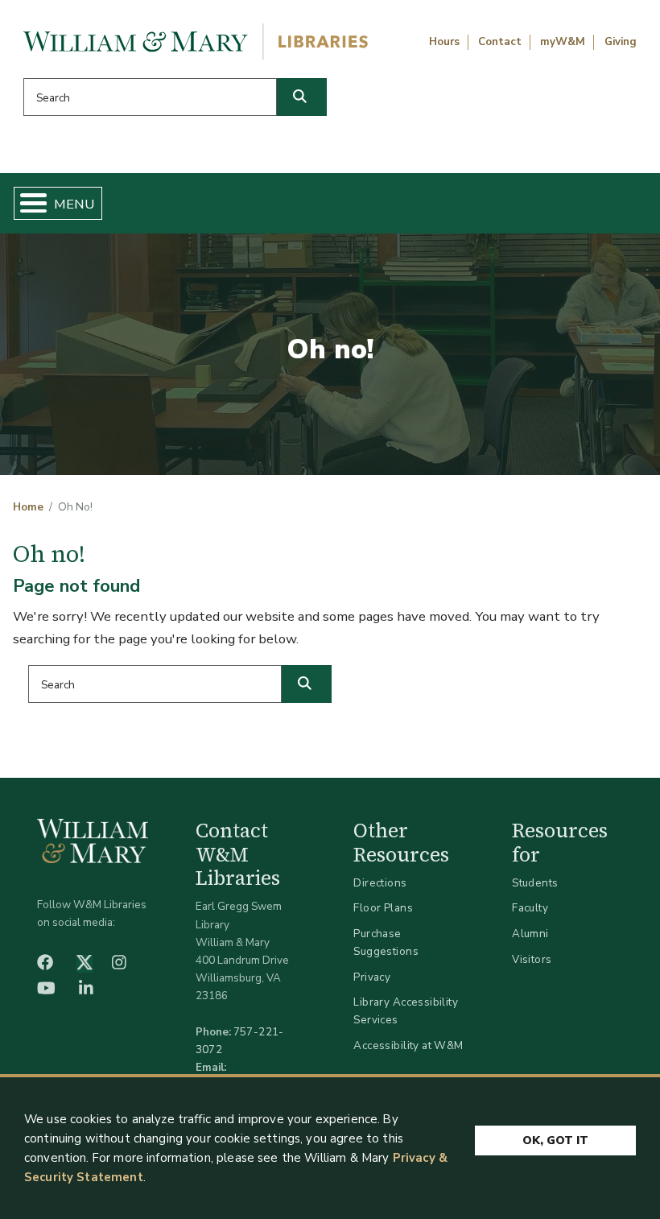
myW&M (562, 42)
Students (535, 882)
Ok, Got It (555, 1140)
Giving (620, 42)
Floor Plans (383, 907)
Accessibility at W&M (408, 1045)
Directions (379, 882)
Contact (500, 42)
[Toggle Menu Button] (27, 203)
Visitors (531, 959)
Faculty (530, 907)
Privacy (371, 977)
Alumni (530, 933)
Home (28, 507)
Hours (444, 42)
